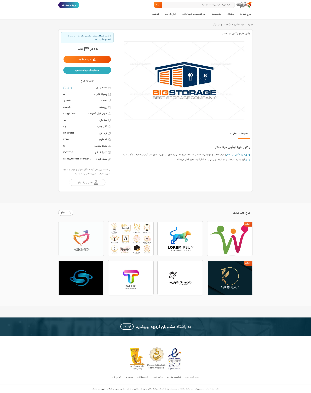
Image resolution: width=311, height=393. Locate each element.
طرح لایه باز (245, 14)
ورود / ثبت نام (69, 5)
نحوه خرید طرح (192, 377)
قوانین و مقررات (174, 377)
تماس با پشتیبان (85, 182)
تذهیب (155, 14)
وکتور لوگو (217, 24)
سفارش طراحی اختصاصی (87, 70)
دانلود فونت (157, 377)
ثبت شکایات (142, 377)
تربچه (250, 24)
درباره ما (129, 377)
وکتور (228, 24)
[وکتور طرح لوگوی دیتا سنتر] (184, 80)
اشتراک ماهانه (98, 36)
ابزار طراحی (170, 14)
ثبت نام (127, 326)
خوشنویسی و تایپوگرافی (193, 14)
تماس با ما (116, 377)
